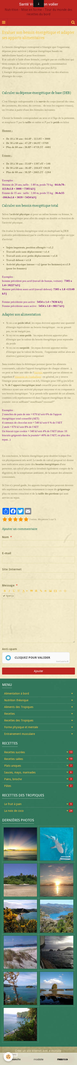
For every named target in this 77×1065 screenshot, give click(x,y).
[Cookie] (8, 1056)
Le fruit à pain (37, 804)
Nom (5, 537)
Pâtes (37, 785)
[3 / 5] (15, 519)
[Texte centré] (36, 590)
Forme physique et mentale (21, 727)
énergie (38, 372)
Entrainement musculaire (19, 733)
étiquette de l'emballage (28, 376)
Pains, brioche (37, 779)
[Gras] (4, 590)
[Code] (60, 590)
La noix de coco (38, 810)
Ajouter (38, 671)
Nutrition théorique (16, 700)
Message (8, 585)
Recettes (9, 713)
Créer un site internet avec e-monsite (38, 1050)
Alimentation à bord (16, 693)
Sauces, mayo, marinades (37, 772)
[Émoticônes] (65, 590)
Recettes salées (38, 759)
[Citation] (31, 590)
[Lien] (40, 590)
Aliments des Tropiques (18, 707)
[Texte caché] (45, 590)
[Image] (50, 590)
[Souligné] (13, 590)
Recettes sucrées (38, 752)
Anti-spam (9, 649)
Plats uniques (37, 765)
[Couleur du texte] (25, 590)
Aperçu (9, 595)
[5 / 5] (26, 519)
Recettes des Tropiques (18, 720)
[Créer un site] (14, 1059)
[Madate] (38, 1059)
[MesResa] (62, 1059)
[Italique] (9, 590)
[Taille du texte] (18, 590)
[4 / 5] (20, 519)
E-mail (6, 553)
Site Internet (12, 569)
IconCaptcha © (62, 661)
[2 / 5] (10, 519)
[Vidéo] (55, 590)
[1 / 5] (4, 519)
